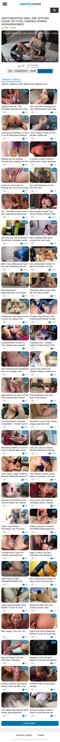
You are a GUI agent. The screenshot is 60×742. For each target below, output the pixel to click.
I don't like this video (23, 66)
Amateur (30, 4)
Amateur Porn (27, 740)
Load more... (30, 723)
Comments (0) (45, 71)
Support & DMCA (24, 735)
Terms (41, 735)
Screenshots (21, 71)
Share (33, 71)
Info (10, 71)
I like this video (19, 66)
